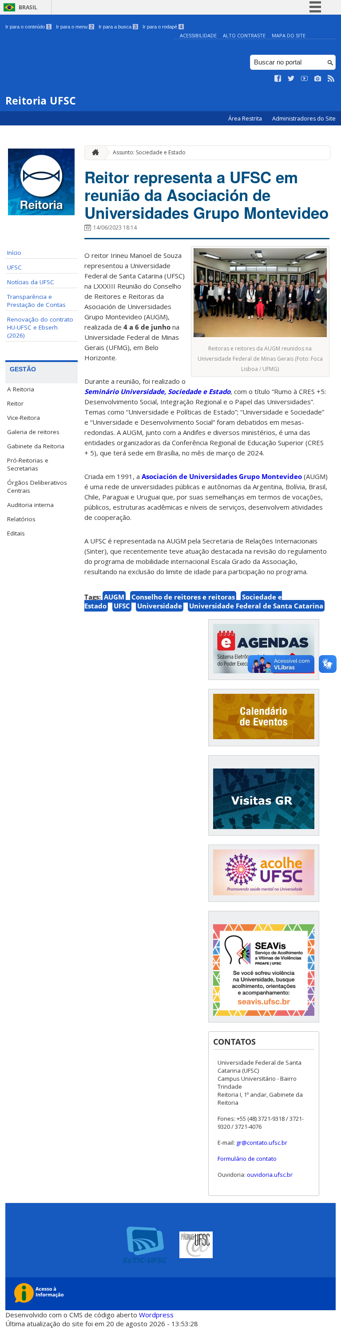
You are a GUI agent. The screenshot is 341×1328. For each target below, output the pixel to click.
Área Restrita (245, 118)
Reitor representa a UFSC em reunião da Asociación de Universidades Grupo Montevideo (206, 195)
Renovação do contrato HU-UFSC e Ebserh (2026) (40, 327)
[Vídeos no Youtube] (304, 78)
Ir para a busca (118, 26)
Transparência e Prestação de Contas (36, 301)
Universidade (159, 605)
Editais (16, 533)
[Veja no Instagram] (317, 78)
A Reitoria (20, 389)
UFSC (14, 267)
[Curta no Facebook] (278, 78)
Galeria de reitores (33, 432)
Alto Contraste (244, 35)
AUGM (114, 596)
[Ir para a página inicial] (93, 153)
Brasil (28, 7)
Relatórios (21, 519)
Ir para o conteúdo (27, 26)
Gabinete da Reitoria (35, 446)
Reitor (15, 403)
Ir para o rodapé (162, 26)
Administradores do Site (304, 118)
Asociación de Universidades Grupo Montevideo (222, 476)
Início (14, 253)
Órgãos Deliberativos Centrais (37, 487)
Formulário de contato (247, 1159)
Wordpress (156, 1314)
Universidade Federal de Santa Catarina (256, 605)
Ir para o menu (74, 26)
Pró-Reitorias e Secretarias (27, 464)
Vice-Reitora (23, 418)
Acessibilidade (198, 35)
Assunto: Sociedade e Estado (149, 152)
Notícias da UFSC (30, 282)
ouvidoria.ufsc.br (270, 1175)
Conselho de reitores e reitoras (183, 596)
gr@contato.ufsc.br (261, 1143)
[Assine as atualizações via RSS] (331, 78)
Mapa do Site (288, 35)
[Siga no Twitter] (291, 78)
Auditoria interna (30, 505)
